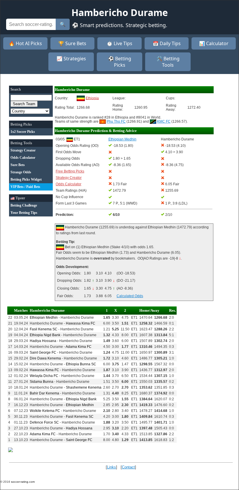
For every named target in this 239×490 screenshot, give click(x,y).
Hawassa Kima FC (80, 323)
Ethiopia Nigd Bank (45, 335)
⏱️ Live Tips (119, 43)
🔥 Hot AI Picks (25, 43)
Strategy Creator (69, 178)
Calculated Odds (130, 296)
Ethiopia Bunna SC (81, 364)
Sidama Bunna (41, 382)
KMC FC (164, 121)
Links (111, 467)
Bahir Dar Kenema (44, 393)
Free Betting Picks (70, 171)
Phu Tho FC (116, 121)
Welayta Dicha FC (44, 376)
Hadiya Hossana (43, 341)
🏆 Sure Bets (72, 43)
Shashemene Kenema (83, 387)
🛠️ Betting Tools (168, 61)
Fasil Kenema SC (43, 329)
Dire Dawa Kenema (45, 358)
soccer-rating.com (23, 481)
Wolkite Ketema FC (45, 411)
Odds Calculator (68, 184)
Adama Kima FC (79, 347)
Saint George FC (43, 352)
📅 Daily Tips (167, 43)
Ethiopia (92, 98)
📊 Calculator (214, 43)
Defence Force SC (44, 422)
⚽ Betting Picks (119, 61)
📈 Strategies (71, 58)
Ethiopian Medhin (44, 317)
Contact (128, 467)
